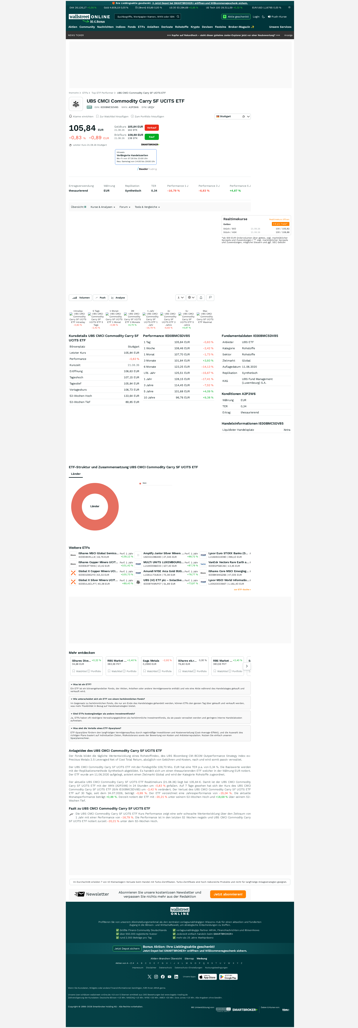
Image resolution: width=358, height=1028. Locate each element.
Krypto (195, 27)
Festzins (220, 27)
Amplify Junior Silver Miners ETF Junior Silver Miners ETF (181, 553)
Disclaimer (151, 967)
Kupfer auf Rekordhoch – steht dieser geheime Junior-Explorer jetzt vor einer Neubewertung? (198, 35)
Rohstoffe (182, 27)
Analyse (120, 297)
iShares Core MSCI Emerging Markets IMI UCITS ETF (243, 571)
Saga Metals (151, 660)
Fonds (132, 27)
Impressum (137, 967)
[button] (80, 684)
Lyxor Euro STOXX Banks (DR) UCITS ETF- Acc (239, 553)
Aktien (72, 27)
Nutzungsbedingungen (216, 967)
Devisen (207, 27)
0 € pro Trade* (280, 224)
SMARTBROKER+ (223, 933)
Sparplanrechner (79, 738)
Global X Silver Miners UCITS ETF (100, 580)
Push (103, 297)
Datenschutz (165, 967)
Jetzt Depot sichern (127, 948)
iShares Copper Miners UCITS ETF (101, 562)
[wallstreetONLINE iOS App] (207, 979)
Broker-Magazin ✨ (241, 27)
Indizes (120, 27)
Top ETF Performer (102, 92)
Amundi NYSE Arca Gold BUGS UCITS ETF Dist (174, 571)
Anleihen (153, 27)
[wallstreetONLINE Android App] (228, 979)
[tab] (160, 687)
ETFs (141, 27)
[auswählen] (180, 298)
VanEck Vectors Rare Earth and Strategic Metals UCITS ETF (248, 562)
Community (87, 27)
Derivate (167, 27)
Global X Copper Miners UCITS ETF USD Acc (107, 571)
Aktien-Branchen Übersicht (166, 958)
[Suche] (178, 16)
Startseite (74, 93)
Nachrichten (105, 27)
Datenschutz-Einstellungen (188, 967)
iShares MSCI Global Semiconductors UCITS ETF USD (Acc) (117, 553)
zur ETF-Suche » (242, 589)
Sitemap (189, 958)
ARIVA (156, 988)
